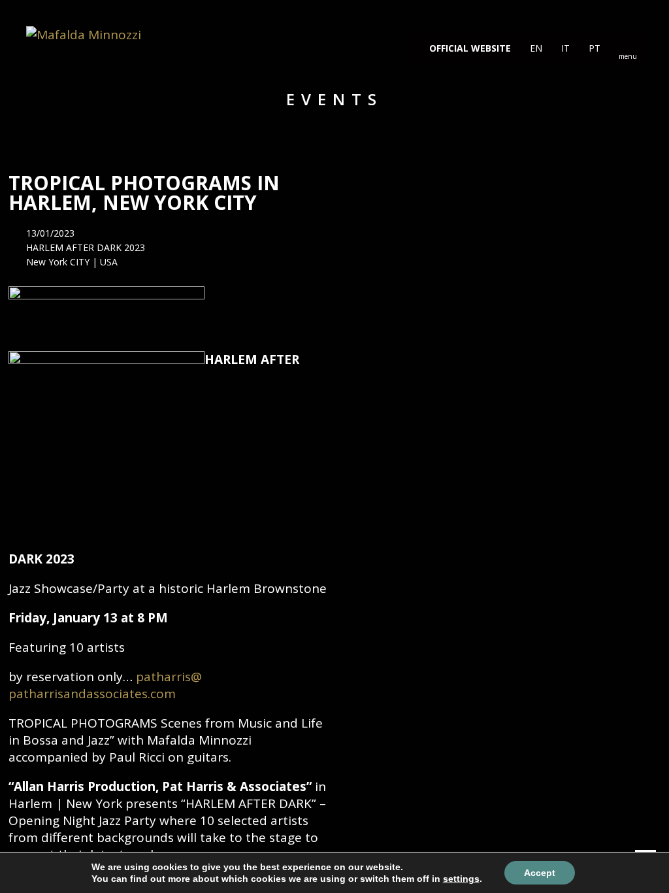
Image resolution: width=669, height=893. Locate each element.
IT (564, 48)
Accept (539, 873)
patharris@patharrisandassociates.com (105, 685)
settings (461, 878)
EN (534, 48)
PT (593, 48)
